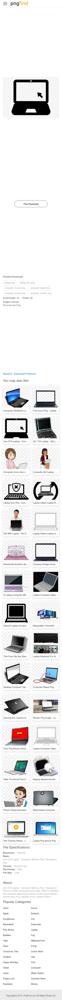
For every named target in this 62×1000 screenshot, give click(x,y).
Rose (5, 945)
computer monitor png (40, 293)
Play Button (8, 929)
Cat (32, 918)
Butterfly (35, 913)
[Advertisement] (31, 46)
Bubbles (7, 935)
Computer (36, 967)
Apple (6, 913)
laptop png (10, 282)
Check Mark (37, 951)
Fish (33, 962)
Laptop (34, 929)
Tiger (5, 940)
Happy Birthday (10, 962)
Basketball (8, 924)
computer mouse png (15, 287)
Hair (33, 956)
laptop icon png (27, 282)
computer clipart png (40, 287)
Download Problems (25, 373)
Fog (33, 935)
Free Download (31, 203)
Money (34, 983)
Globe (6, 967)
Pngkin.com (9, 978)
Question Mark (38, 978)
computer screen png (15, 293)
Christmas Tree (10, 951)
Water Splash (37, 973)
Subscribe (36, 924)
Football (7, 956)
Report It (7, 373)
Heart (5, 907)
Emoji (34, 945)
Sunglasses (9, 918)
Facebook (8, 983)
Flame (34, 907)
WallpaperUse (38, 940)
